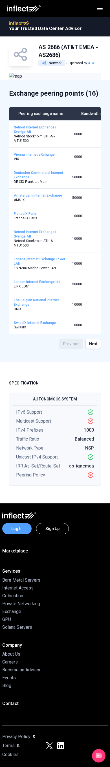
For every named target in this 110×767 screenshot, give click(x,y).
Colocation (12, 595)
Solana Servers (17, 627)
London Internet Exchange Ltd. (37, 282)
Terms (8, 745)
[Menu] (99, 8)
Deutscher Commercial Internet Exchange (38, 175)
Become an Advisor (21, 669)
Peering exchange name (40, 113)
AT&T (92, 63)
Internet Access (18, 588)
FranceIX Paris (25, 214)
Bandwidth (91, 113)
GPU (6, 619)
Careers (10, 662)
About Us (11, 654)
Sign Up (52, 528)
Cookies (10, 754)
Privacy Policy (16, 736)
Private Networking (21, 603)
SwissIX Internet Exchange (35, 323)
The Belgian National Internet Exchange (36, 302)
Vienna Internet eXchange (34, 154)
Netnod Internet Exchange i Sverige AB (35, 129)
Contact (10, 703)
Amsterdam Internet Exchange (38, 195)
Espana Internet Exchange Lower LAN (39, 261)
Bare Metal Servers (21, 580)
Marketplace (15, 551)
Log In (17, 528)
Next (93, 344)
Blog (6, 685)
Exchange (11, 611)
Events (9, 677)
